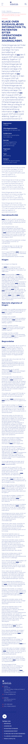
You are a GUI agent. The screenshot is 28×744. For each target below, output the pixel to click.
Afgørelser (9, 11)
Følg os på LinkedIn (9, 712)
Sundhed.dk (7, 726)
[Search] (26, 4)
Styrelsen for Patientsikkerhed (14, 733)
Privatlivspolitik (9, 738)
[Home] (14, 3)
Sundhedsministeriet (11, 731)
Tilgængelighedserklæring (13, 736)
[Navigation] (2, 4)
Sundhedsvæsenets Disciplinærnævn (11, 12)
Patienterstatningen (11, 728)
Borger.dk (7, 723)
